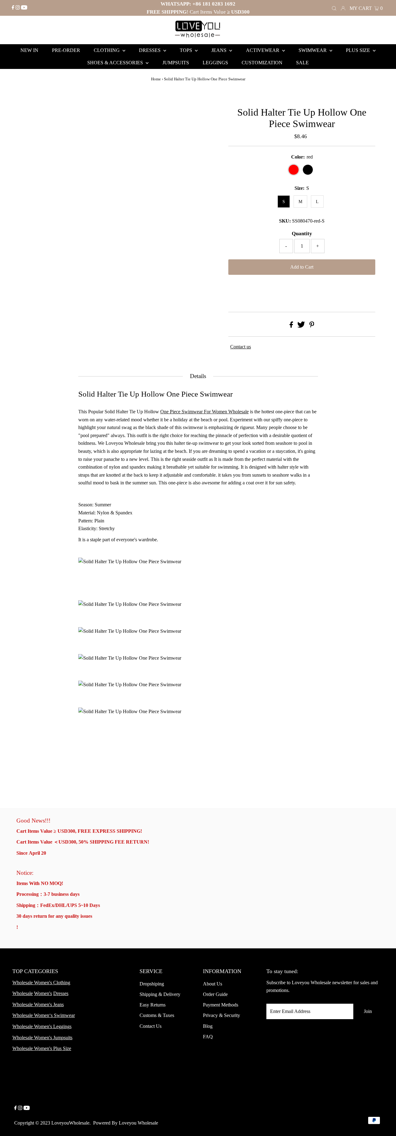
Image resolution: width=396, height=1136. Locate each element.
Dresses (60, 993)
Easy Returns (153, 1004)
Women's (43, 993)
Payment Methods (220, 1004)
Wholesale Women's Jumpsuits (42, 1037)
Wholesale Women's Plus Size (41, 1048)
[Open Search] (334, 8)
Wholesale (22, 993)
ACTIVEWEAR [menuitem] (263, 50)
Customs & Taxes (157, 1015)
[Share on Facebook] (291, 326)
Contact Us (150, 1026)
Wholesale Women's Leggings (41, 1026)
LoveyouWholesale (70, 1122)
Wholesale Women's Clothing (41, 982)
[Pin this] (311, 326)
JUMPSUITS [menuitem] (175, 62)
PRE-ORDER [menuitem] (66, 50)
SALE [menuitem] (302, 62)
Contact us (240, 346)
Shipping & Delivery (160, 994)
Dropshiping (152, 983)
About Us (212, 983)
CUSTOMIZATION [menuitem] (262, 62)
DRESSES (150, 50)
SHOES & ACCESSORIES (115, 62)
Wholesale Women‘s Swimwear (43, 1015)
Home (156, 79)
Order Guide (215, 994)
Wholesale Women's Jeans (38, 1004)
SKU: (285, 220)
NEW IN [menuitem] (29, 50)
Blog (208, 1026)
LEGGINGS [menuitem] (215, 62)
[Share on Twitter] (301, 326)
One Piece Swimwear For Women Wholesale (204, 411)
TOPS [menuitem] (186, 50)
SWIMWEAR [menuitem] (313, 50)
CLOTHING (107, 50)
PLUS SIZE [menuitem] (358, 50)
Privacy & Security (221, 1015)
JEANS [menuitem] (219, 50)
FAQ (208, 1036)
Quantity (302, 233)
